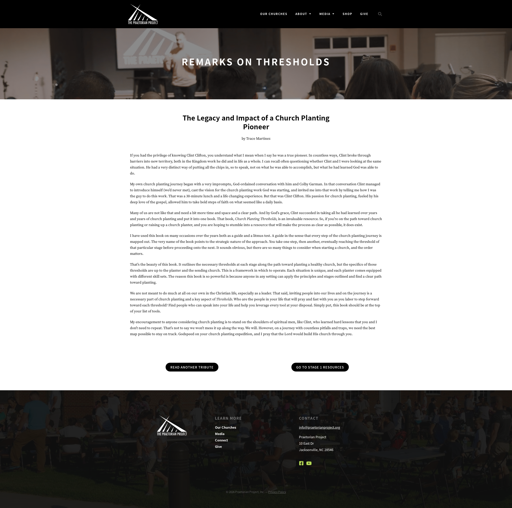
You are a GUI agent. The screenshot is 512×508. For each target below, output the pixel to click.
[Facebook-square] (301, 463)
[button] (380, 14)
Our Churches (273, 14)
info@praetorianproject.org (319, 427)
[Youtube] (309, 463)
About (301, 14)
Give (364, 14)
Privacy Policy (277, 492)
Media (324, 14)
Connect (221, 440)
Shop (347, 14)
